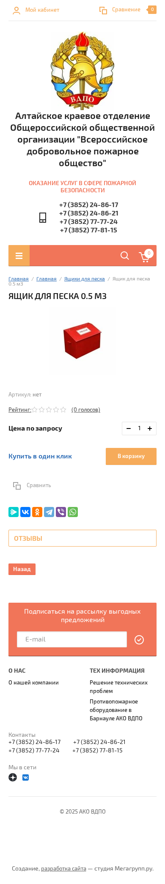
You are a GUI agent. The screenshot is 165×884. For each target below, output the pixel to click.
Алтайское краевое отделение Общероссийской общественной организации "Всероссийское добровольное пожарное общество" (82, 139)
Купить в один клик (40, 456)
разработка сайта (63, 868)
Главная (18, 279)
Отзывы (28, 538)
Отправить (139, 639)
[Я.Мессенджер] (13, 512)
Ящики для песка (84, 279)
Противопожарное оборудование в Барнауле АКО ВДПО (116, 710)
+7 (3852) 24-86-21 (88, 213)
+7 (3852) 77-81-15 (88, 230)
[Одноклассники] (37, 512)
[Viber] (61, 512)
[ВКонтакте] (25, 512)
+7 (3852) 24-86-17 (88, 205)
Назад (22, 569)
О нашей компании (33, 682)
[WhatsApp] (73, 512)
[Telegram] (49, 512)
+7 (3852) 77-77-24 (89, 222)
